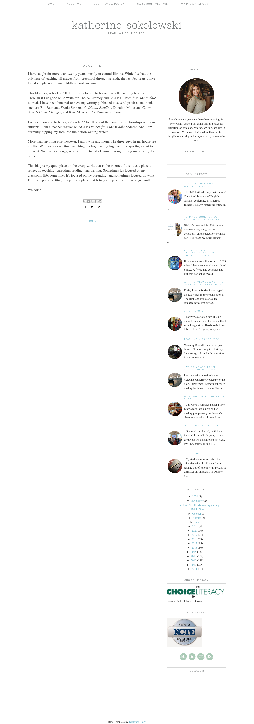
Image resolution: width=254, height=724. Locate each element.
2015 (193, 552)
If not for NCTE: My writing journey (198, 185)
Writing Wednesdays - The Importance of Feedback (204, 283)
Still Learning (195, 453)
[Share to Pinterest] (100, 201)
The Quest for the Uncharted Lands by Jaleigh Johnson (199, 253)
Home (50, 4)
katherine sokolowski (127, 24)
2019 (194, 535)
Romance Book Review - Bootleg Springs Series (202, 218)
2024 (195, 496)
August (197, 517)
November (197, 500)
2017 (194, 543)
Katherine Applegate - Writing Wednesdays (201, 368)
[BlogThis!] (88, 201)
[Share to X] (92, 201)
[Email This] (85, 201)
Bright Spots (193, 311)
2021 (195, 526)
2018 (194, 539)
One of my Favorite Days (203, 425)
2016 (194, 547)
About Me (74, 4)
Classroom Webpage (152, 4)
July (196, 522)
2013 (193, 560)
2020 (194, 530)
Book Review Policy (109, 4)
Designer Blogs (137, 722)
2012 (193, 565)
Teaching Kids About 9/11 (202, 339)
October (196, 513)
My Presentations (194, 4)
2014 (193, 556)
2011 (194, 569)
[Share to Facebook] (96, 201)
